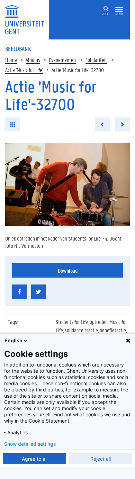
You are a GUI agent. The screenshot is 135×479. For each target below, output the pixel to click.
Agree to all (34, 459)
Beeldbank (18, 48)
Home (11, 59)
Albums (33, 59)
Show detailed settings (30, 444)
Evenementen (62, 59)
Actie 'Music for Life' (24, 69)
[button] (119, 9)
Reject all (100, 459)
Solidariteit (96, 59)
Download (68, 270)
